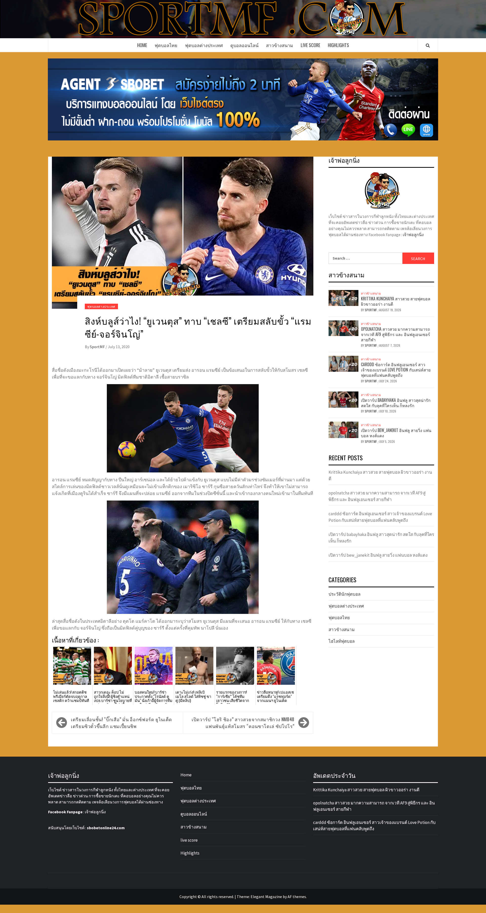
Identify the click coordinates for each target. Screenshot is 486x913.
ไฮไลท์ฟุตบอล (342, 641)
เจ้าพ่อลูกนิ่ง (413, 234)
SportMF (98, 346)
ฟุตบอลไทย (166, 45)
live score (310, 45)
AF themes (297, 896)
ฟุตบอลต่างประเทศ (204, 45)
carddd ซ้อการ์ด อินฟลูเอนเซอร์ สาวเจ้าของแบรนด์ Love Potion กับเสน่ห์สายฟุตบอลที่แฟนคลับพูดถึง (396, 369)
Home (142, 45)
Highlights (338, 45)
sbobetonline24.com (106, 827)
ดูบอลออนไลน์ (244, 45)
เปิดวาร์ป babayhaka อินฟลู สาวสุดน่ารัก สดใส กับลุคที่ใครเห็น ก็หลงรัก (396, 402)
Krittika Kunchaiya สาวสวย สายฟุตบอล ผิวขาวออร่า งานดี (395, 301)
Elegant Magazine (266, 896)
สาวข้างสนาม (279, 45)
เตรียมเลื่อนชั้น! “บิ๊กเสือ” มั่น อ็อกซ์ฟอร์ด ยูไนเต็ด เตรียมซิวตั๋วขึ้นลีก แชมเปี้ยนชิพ (121, 722)
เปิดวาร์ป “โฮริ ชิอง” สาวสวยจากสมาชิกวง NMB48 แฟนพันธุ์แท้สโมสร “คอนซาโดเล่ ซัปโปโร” (243, 722)
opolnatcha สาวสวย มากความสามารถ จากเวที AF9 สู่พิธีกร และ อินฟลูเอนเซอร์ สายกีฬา (395, 334)
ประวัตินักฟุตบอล (344, 594)
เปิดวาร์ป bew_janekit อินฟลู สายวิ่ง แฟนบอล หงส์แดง (396, 433)
